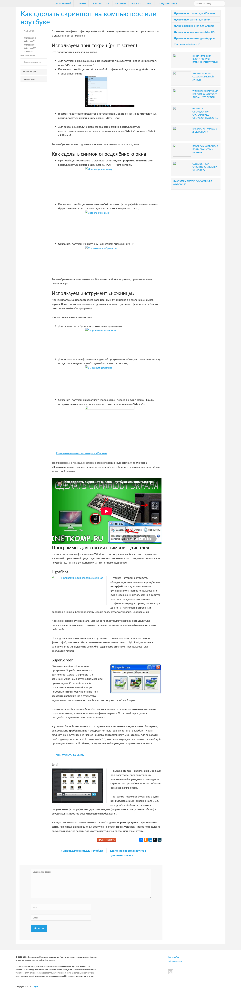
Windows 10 (30, 37)
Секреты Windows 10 (187, 44)
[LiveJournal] (159, 840)
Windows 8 (29, 44)
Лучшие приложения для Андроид (195, 38)
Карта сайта (173, 956)
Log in (35, 986)
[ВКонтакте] (141, 840)
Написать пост (30, 78)
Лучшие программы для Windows (194, 13)
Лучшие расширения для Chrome (194, 26)
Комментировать (32, 62)
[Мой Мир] (150, 840)
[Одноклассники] (146, 840)
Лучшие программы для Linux (192, 19)
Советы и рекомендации (27, 53)
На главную (106, 840)
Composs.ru (31, 4)
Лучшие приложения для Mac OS (194, 32)
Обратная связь (175, 961)
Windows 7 (29, 41)
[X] (155, 840)
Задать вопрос (29, 71)
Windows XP (30, 48)
